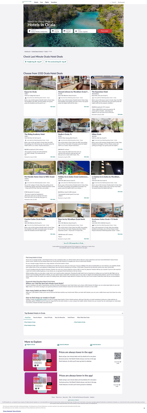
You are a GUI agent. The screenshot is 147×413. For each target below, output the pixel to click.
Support (114, 2)
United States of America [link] (37, 51)
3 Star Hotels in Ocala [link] (29, 325)
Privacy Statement (7, 411)
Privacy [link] (53, 397)
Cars (41, 2)
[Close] (144, 408)
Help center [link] (65, 397)
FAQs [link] (70, 397)
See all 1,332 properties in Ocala (73, 243)
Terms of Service (17, 411)
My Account (121, 2)
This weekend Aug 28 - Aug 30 (57, 61)
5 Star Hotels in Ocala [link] (29, 322)
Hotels (36, 2)
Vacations (54, 2)
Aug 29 (68, 31)
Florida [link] (46, 51)
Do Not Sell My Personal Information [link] (80, 397)
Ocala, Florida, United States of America (40, 31)
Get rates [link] (52, 106)
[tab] (27, 317)
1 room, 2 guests (83, 31)
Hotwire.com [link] (27, 51)
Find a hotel (104, 31)
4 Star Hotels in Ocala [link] (79, 322)
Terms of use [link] (59, 397)
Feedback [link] (92, 397)
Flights (47, 2)
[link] (40, 345)
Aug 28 (57, 31)
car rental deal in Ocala (40, 299)
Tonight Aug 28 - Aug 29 (34, 61)
